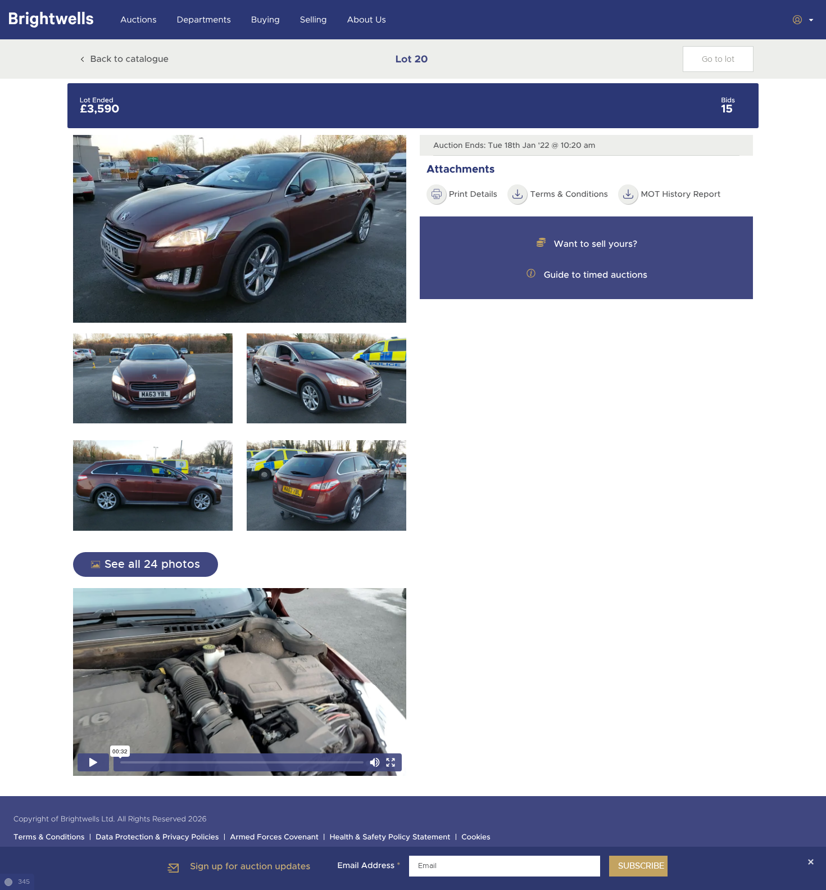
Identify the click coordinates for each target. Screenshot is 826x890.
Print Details (473, 194)
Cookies (476, 837)
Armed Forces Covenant (274, 837)
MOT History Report (680, 194)
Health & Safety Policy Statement (390, 837)
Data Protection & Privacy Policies (157, 837)
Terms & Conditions (569, 194)
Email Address (368, 866)
